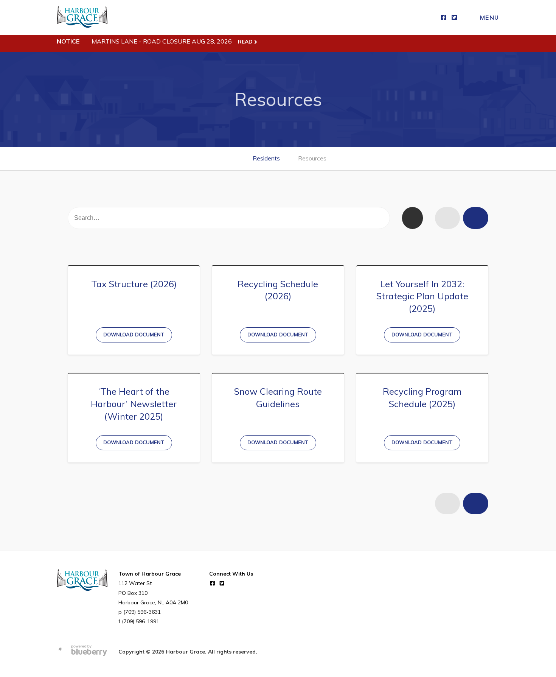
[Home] (82, 17)
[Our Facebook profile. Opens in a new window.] (443, 17)
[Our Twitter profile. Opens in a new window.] (454, 17)
